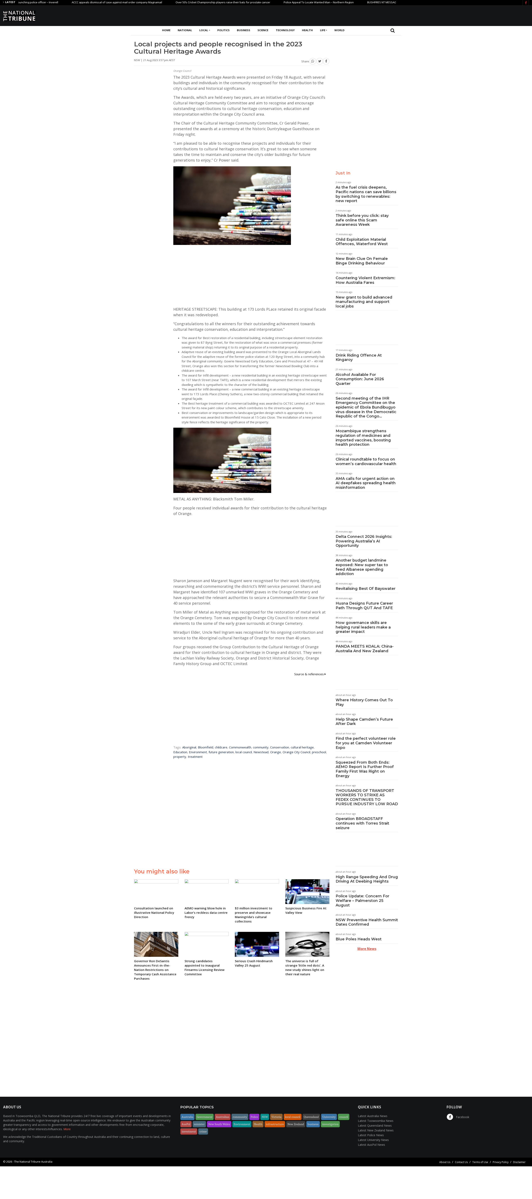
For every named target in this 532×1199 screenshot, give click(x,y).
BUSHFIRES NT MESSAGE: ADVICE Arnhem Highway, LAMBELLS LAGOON (374, 2)
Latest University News (373, 1140)
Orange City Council (296, 752)
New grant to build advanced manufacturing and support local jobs (364, 302)
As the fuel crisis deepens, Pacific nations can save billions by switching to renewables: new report (366, 194)
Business (243, 30)
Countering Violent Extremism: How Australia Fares (365, 280)
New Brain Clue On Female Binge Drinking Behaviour (362, 260)
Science (262, 30)
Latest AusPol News (371, 1145)
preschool (319, 752)
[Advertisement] (453, 15)
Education (180, 752)
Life (322, 30)
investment (189, 1131)
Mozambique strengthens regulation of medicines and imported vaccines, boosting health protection (363, 438)
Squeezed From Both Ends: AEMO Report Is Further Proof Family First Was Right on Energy (365, 769)
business (313, 1124)
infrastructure (275, 1124)
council (343, 1117)
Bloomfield (205, 747)
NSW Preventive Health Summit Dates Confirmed (367, 922)
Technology (285, 30)
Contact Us (461, 1162)
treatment (195, 756)
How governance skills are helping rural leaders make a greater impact (363, 627)
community (260, 747)
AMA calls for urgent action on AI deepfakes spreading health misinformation (366, 483)
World (339, 30)
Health (307, 30)
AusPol (186, 1124)
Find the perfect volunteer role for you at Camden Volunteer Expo (366, 743)
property (179, 756)
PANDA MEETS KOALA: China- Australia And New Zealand (365, 648)
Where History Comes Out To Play (364, 702)
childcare (221, 747)
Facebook (462, 1117)
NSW (265, 1117)
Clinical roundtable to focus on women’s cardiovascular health (366, 461)
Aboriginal (189, 747)
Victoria (276, 1117)
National (185, 30)
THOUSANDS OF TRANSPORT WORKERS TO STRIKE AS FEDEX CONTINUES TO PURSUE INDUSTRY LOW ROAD (367, 797)
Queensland (311, 1117)
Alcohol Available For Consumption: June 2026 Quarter (360, 379)
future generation (221, 752)
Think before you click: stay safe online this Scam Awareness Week (362, 220)
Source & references (309, 674)
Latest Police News (371, 1135)
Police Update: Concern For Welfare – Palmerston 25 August (362, 900)
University (329, 1117)
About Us (444, 1162)
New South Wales (219, 1124)
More (67, 1129)
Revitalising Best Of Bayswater (365, 588)
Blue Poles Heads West (359, 939)
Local (203, 30)
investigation (330, 1124)
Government (204, 1117)
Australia (187, 1117)
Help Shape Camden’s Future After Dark (364, 721)
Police (254, 1117)
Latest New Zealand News (376, 1130)
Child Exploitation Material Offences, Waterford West (362, 241)
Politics (223, 30)
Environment (198, 752)
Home (166, 30)
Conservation (279, 747)
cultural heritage (302, 747)
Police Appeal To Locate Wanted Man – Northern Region (282, 2)
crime (203, 1131)
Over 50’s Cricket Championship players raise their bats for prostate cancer (186, 2)
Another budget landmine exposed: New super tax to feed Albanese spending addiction (362, 567)
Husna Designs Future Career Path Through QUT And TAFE (364, 605)
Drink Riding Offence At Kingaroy (359, 357)
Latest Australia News (372, 1116)
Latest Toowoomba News (375, 1121)
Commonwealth (240, 747)
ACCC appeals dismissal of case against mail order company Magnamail (80, 2)
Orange (275, 752)
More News (366, 948)
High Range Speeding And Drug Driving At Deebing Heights (367, 879)
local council (243, 752)
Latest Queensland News (375, 1125)
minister (199, 1124)
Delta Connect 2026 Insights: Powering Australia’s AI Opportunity (364, 541)
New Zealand (295, 1124)
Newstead (261, 752)
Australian (222, 1117)
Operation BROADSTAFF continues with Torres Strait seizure (362, 823)
